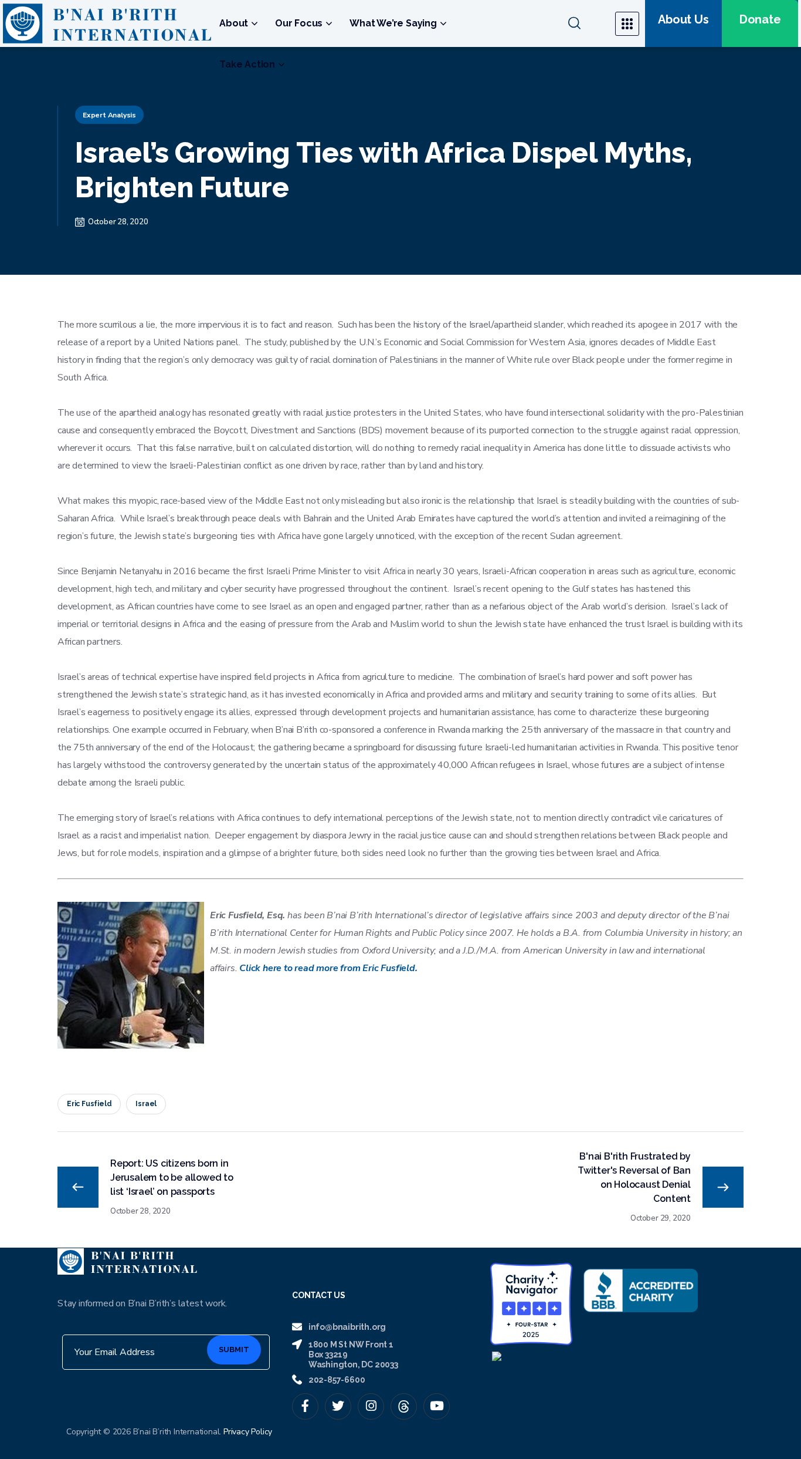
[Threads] (404, 1406)
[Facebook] (305, 1406)
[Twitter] (338, 1406)
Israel (146, 1104)
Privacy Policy (247, 1431)
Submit (234, 1349)
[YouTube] (436, 1406)
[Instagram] (371, 1406)
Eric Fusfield (89, 1104)
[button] (584, 23)
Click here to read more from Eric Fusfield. (328, 968)
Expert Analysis (109, 115)
